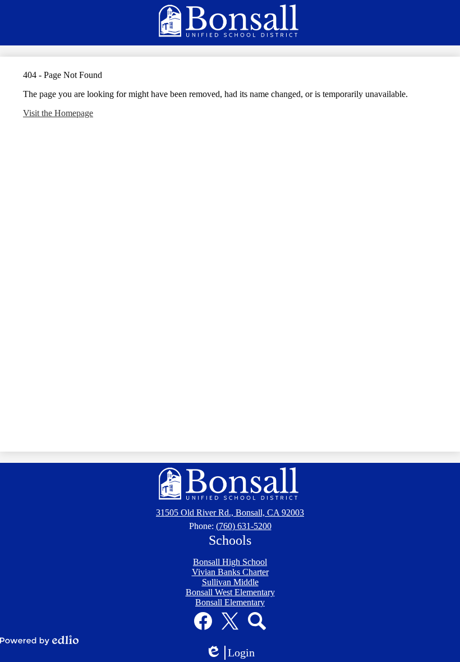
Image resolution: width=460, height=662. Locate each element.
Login (234, 653)
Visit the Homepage (58, 113)
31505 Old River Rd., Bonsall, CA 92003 (230, 512)
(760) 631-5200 (244, 526)
